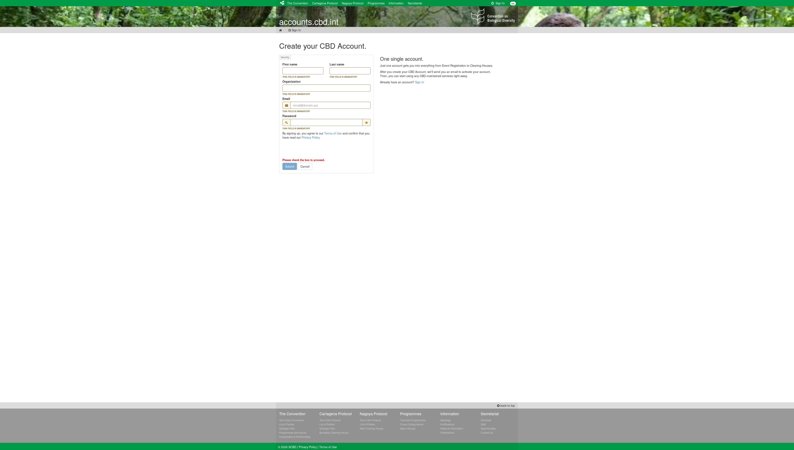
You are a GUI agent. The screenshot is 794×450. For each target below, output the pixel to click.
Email (286, 99)
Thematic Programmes (413, 420)
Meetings (445, 420)
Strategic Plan (287, 428)
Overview (486, 420)
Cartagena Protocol (325, 3)
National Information (451, 428)
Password (289, 116)
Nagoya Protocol (353, 3)
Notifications (447, 424)
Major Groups (407, 428)
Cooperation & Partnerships (294, 436)
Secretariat (415, 3)
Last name (337, 64)
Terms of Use (333, 133)
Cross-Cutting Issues (411, 424)
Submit (289, 166)
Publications (447, 432)
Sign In (499, 3)
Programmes (376, 3)
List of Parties (286, 424)
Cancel (305, 166)
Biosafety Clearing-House (333, 432)
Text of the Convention (291, 420)
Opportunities (488, 428)
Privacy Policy (310, 137)
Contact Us (487, 432)
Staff (483, 424)
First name (289, 64)
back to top (507, 405)
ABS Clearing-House (371, 428)
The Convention (297, 3)
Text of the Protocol (330, 420)
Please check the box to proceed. (303, 160)
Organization (291, 81)
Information (396, 3)
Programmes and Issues (292, 432)
